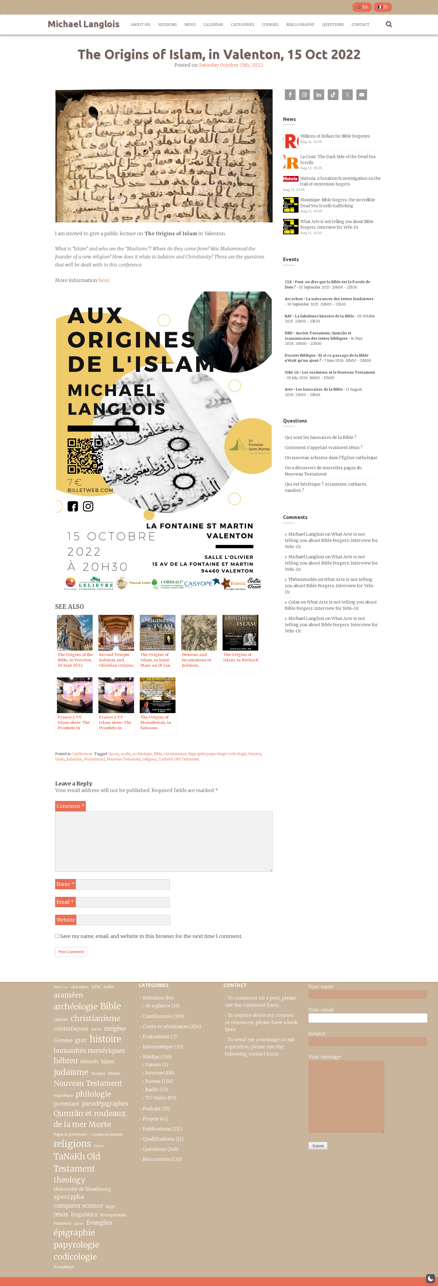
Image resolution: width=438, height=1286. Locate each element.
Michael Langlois (83, 24)
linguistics (84, 1215)
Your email (320, 1010)
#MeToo (61, 987)
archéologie (142, 754)
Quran (113, 754)
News (189, 24)
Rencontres (156, 1159)
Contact (360, 24)
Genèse (63, 1040)
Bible (158, 754)
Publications (157, 1129)
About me (140, 24)
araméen (68, 995)
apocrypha (69, 1196)
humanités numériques (89, 1051)
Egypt (110, 1206)
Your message (324, 1057)
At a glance (157, 1005)
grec (81, 1040)
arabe (126, 754)
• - (324, 338)
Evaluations (156, 1036)
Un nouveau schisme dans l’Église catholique (331, 457)
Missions (167, 24)
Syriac (99, 1146)
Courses (270, 24)
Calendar (213, 24)
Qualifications (159, 1139)
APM (96, 986)
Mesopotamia (113, 1215)
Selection (153, 998)
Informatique (158, 1047)
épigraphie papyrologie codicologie (217, 754)
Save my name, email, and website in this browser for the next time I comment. (151, 936)
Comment (70, 806)
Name (65, 884)
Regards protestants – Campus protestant (88, 1134)
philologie (93, 1094)
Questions (333, 24)
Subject (316, 1033)
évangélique (64, 1267)
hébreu (66, 1060)
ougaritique (63, 1095)
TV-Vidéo (156, 1098)
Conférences (82, 754)
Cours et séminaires (166, 1026)
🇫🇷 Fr (383, 7)
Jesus (61, 1214)
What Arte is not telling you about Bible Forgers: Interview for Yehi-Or (331, 540)
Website (66, 920)
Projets (151, 1119)
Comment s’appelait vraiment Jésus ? (324, 447)
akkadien (79, 986)
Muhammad (94, 759)
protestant (66, 1104)
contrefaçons (71, 1028)
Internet (154, 1073)
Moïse (114, 1073)
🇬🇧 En (362, 7)
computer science (78, 1205)
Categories (242, 24)
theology (70, 1180)
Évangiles (99, 1222)
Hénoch (89, 1061)
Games (153, 1064)
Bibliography (300, 24)
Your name (321, 986)
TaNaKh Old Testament (179, 759)
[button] (430, 1278)
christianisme (175, 754)
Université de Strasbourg (82, 1189)
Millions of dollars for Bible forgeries (335, 136)
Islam (60, 759)
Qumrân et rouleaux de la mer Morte (90, 1119)
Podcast (152, 1109)
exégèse (115, 1028)
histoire (254, 754)
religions (149, 759)
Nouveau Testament (124, 759)
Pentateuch (63, 1223)
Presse (153, 1081)
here (103, 280)
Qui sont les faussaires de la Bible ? (320, 437)
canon (61, 1019)
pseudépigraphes (105, 1103)
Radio (152, 1089)
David (96, 1029)
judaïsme (74, 759)
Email (65, 902)
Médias (151, 1057)
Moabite (98, 1073)
